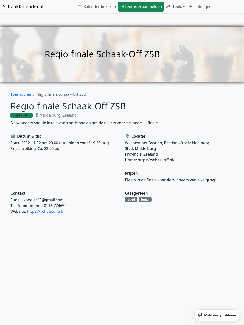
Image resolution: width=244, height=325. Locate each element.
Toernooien (20, 94)
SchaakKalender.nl (23, 6)
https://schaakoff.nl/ (45, 211)
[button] (175, 7)
